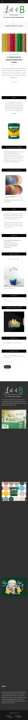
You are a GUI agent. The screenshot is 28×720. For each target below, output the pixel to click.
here (10, 342)
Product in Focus (14, 54)
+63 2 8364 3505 (7, 247)
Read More (14, 113)
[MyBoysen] (14, 12)
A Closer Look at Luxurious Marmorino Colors (14, 59)
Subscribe (7, 366)
